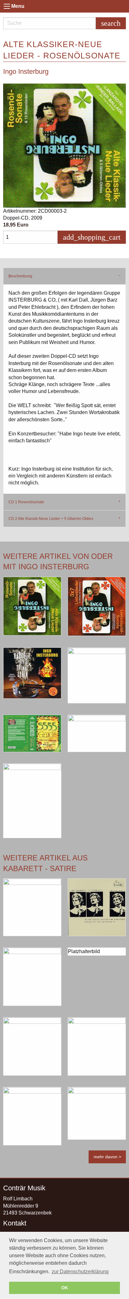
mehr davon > (107, 1156)
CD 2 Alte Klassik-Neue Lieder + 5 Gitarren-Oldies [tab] (50, 518)
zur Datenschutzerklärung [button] (80, 1271)
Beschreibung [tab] (20, 276)
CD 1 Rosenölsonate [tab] (26, 502)
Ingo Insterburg (26, 71)
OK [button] (64, 1287)
